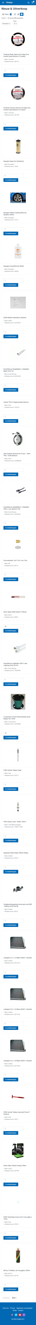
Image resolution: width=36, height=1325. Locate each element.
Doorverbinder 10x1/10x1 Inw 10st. (15, 560)
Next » (14, 1298)
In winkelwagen (10, 75)
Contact (20, 1310)
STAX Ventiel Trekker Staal (12, 770)
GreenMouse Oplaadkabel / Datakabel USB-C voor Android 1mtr (16, 508)
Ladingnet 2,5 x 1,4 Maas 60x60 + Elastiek (17, 958)
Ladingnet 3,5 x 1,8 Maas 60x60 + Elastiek (17, 1061)
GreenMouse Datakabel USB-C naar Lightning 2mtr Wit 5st (15, 664)
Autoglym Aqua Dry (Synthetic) (13, 161)
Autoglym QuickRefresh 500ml (13, 266)
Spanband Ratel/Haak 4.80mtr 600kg (15, 853)
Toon (14, 21)
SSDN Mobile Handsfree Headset (14, 318)
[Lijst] (21, 14)
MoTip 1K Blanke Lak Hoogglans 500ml (16, 1270)
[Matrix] (15, 14)
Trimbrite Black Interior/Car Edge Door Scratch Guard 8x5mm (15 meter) (16, 55)
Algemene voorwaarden (24, 1308)
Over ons (6, 1308)
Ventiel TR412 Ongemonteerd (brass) (16, 402)
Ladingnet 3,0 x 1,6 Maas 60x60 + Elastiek (17, 1009)
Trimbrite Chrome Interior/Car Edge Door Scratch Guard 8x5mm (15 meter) (17, 109)
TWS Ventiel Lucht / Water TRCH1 (14, 822)
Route (15, 1310)
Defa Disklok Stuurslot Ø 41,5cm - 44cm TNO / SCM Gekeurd (16, 455)
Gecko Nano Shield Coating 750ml (14, 1166)
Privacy (12, 1308)
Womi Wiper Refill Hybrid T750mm (15, 612)
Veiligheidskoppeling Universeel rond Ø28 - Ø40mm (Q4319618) (17, 905)
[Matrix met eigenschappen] (18, 14)
